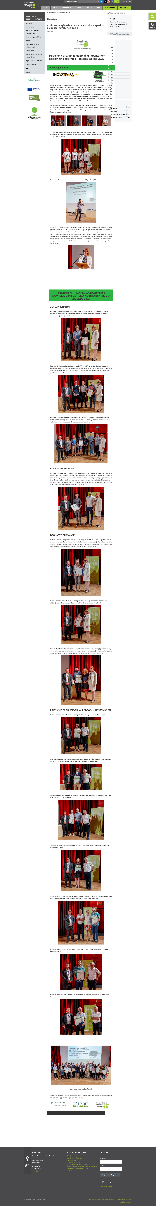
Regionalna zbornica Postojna (34, 17)
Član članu (70, 1156)
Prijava (104, 1175)
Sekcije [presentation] (45, 8)
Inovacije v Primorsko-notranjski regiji (32, 46)
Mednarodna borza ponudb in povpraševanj (34, 56)
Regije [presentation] (89, 8)
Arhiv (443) (113, 111)
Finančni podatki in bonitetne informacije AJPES (82, 1166)
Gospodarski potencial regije (34, 37)
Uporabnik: (103, 1158)
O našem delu (30, 27)
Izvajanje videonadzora (123, 1199)
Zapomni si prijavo (109, 1182)
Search (98, 1)
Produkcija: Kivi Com (126, 1202)
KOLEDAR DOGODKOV (119, 33)
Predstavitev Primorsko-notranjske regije (33, 32)
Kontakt (28, 72)
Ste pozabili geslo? (106, 1186)
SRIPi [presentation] (98, 8)
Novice (28, 68)
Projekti (28, 41)
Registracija (115, 1175)
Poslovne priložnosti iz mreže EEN (78, 1164)
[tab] (45, 8)
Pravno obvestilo (94, 1199)
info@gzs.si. (37, 1171)
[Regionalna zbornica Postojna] (30, 4)
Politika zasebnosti (108, 1199)
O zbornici (29, 23)
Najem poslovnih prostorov (34, 61)
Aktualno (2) (114, 108)
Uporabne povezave (73, 1162)
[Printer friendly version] (104, 12)
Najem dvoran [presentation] (110, 8)
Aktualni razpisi (30, 51)
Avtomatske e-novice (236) (118, 114)
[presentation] (55, 8)
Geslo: (102, 1166)
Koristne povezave (31, 64)
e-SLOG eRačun (72, 1171)
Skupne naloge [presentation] (67, 8)
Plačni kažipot (71, 1160)
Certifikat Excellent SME (74, 1158)
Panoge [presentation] (80, 8)
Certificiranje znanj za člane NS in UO (78, 1169)
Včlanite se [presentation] (124, 8)
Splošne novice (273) (117, 117)
